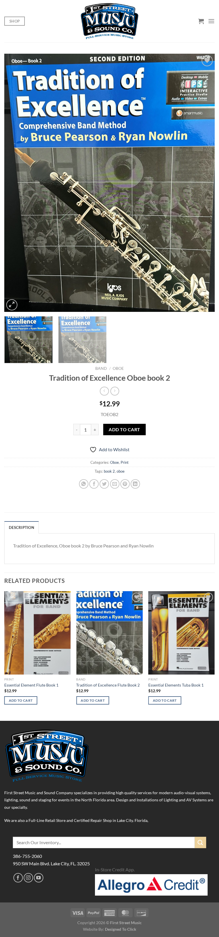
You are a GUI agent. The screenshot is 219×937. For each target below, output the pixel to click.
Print (125, 462)
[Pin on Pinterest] (125, 484)
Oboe (118, 368)
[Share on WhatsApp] (83, 484)
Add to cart (124, 429)
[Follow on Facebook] (18, 877)
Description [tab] (21, 527)
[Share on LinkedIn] (135, 484)
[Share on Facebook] (94, 484)
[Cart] (201, 21)
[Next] (203, 183)
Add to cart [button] (21, 700)
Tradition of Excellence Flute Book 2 (108, 685)
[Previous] (16, 183)
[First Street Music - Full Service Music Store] (109, 21)
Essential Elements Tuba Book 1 (176, 685)
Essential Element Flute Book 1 (31, 685)
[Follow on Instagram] (28, 877)
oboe (121, 471)
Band (101, 368)
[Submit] (200, 842)
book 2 (109, 471)
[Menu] (211, 21)
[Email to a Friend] (114, 484)
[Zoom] (11, 304)
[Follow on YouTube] (38, 877)
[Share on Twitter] (104, 484)
